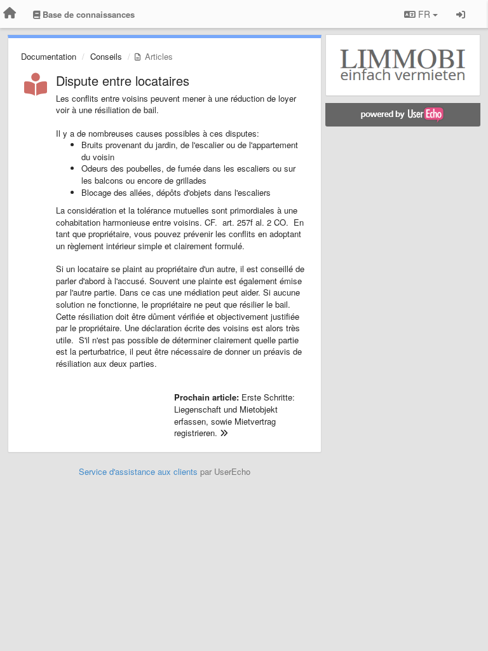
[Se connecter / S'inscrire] (460, 14)
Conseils (106, 56)
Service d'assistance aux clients (138, 471)
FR (424, 14)
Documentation (48, 56)
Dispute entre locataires (122, 80)
